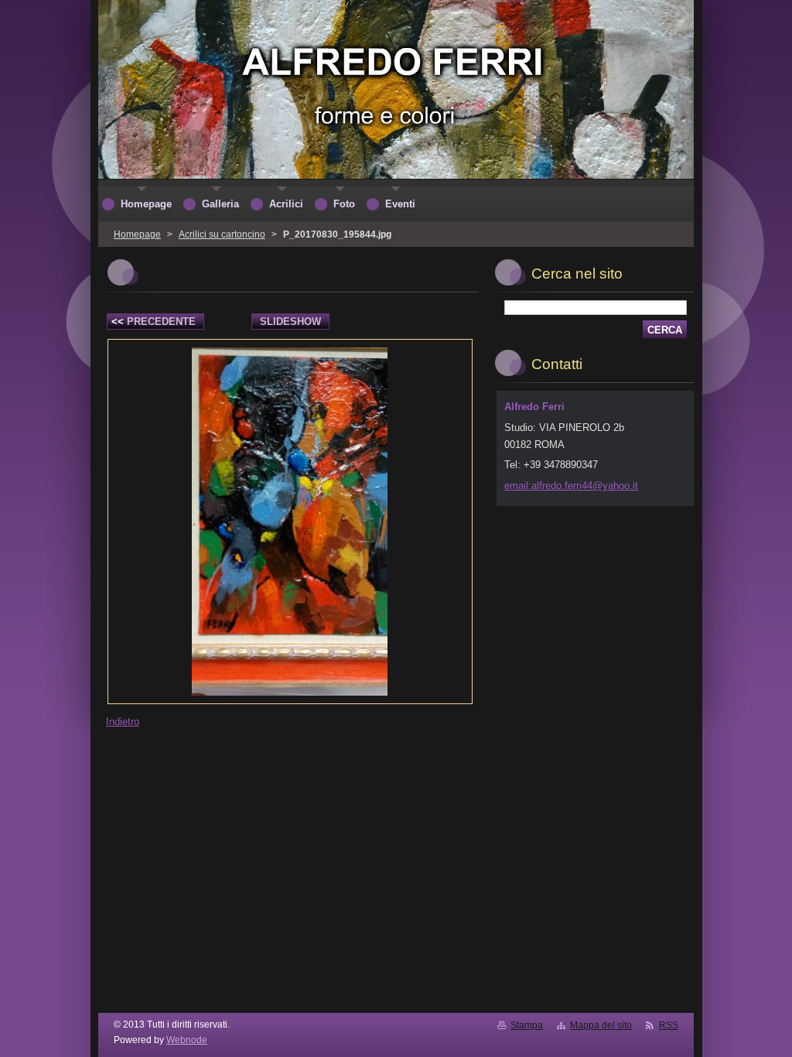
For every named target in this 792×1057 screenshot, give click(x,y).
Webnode (186, 1040)
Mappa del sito (601, 1025)
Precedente (153, 321)
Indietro (122, 721)
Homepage (137, 234)
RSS (668, 1025)
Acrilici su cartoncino (222, 234)
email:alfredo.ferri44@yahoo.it (571, 485)
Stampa (526, 1025)
